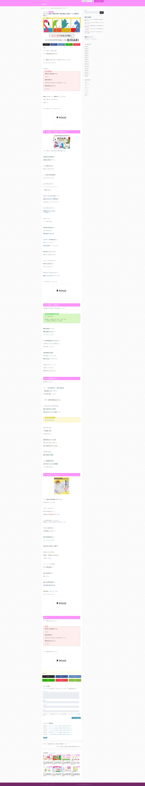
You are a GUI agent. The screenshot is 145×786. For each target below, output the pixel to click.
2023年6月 (86, 52)
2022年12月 (87, 63)
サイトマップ (53, 784)
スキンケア (46, 723)
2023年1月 (86, 61)
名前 (44, 700)
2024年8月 (86, 46)
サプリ (86, 85)
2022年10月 (87, 66)
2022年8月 (86, 70)
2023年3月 (86, 57)
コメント (45, 691)
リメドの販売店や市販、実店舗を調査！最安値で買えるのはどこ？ (60, 734)
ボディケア (87, 93)
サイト (44, 709)
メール (45, 704)
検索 (85, 10)
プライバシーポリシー (45, 784)
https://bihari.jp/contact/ (49, 419)
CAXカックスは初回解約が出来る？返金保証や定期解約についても (55, 743)
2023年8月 (86, 48)
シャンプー (87, 87)
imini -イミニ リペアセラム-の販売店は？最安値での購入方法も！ (60, 725)
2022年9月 (86, 68)
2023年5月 (86, 53)
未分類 (86, 95)
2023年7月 (86, 50)
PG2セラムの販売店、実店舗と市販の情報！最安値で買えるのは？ (68, 746)
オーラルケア (87, 84)
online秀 (43, 4)
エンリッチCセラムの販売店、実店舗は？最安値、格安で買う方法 (60, 730)
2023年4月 (86, 55)
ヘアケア (86, 91)
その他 (86, 82)
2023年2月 (86, 59)
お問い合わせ (99, 1)
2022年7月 (86, 72)
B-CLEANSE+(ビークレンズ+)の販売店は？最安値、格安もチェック (61, 732)
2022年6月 (86, 74)
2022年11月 (87, 64)
